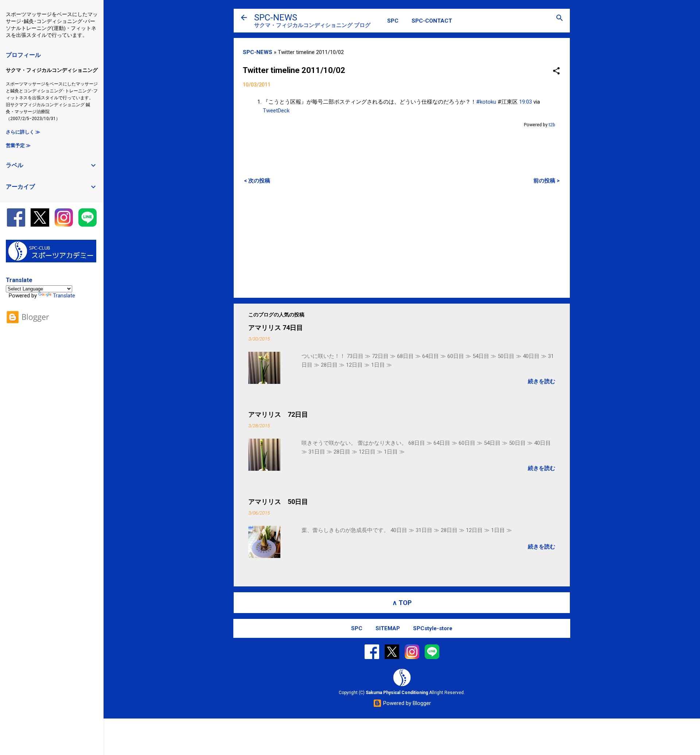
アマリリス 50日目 (278, 501)
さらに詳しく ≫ (23, 132)
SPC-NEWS (275, 17)
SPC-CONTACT (432, 21)
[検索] (559, 18)
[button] (556, 71)
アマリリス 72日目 (278, 414)
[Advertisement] (402, 241)
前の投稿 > (546, 180)
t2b (552, 124)
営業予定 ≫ (18, 145)
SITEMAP (388, 628)
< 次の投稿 (257, 180)
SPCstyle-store (432, 628)
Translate (64, 295)
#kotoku (486, 102)
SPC (392, 21)
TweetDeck (276, 110)
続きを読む (541, 381)
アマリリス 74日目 (275, 327)
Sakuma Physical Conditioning (397, 692)
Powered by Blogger (406, 703)
